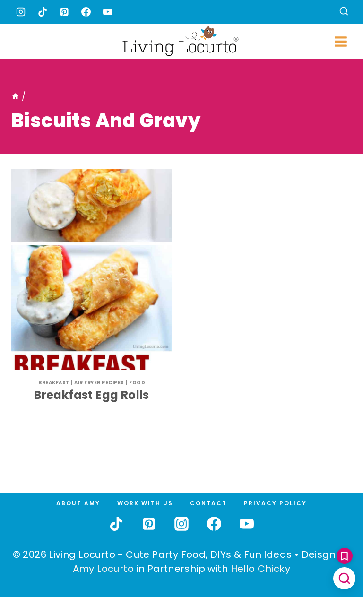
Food (137, 382)
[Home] (15, 96)
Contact (208, 503)
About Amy (78, 503)
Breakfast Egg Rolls (91, 395)
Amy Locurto (103, 568)
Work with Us (145, 503)
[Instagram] (20, 11)
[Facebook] (86, 11)
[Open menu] (340, 41)
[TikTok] (42, 11)
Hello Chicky (261, 568)
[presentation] (91, 269)
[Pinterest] (64, 11)
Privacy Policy (275, 503)
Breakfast (53, 382)
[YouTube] (107, 11)
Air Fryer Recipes (99, 382)
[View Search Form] (344, 12)
